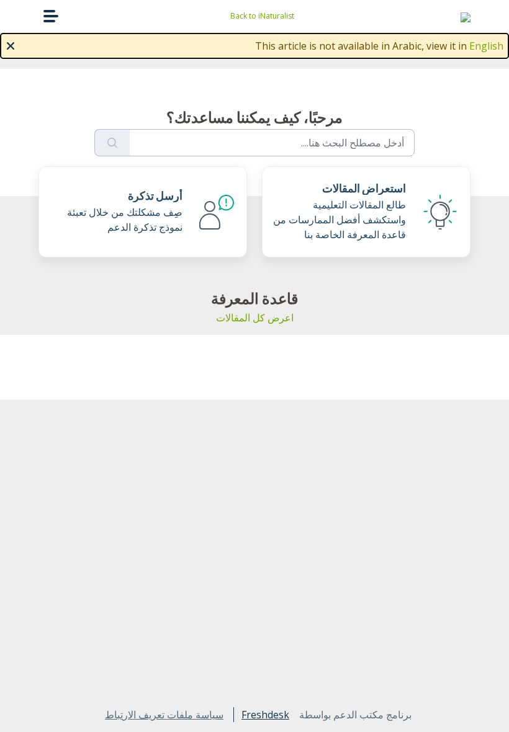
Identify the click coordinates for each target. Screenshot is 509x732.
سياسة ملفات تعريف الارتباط (164, 714)
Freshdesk (265, 714)
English (486, 46)
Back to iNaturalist (262, 16)
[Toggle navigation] (50, 16)
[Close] (10, 44)
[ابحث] (112, 142)
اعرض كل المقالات (255, 317)
